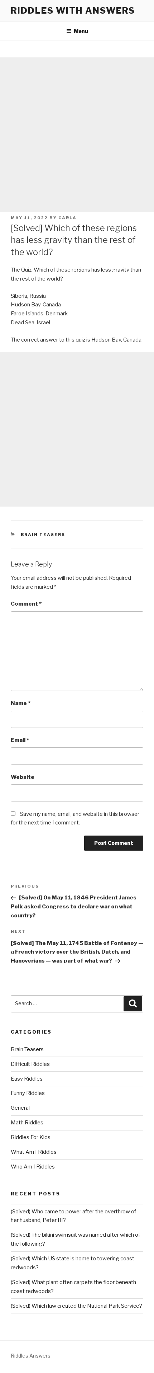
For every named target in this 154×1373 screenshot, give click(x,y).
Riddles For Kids (30, 1137)
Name (20, 703)
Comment (26, 604)
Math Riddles (27, 1122)
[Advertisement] (77, 134)
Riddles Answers (30, 1356)
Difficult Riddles (30, 1064)
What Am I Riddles (34, 1152)
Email (20, 740)
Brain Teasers (43, 534)
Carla (67, 217)
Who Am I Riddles (33, 1166)
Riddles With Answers (73, 10)
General (20, 1108)
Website (22, 777)
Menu (81, 31)
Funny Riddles (28, 1093)
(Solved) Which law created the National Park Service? (76, 1306)
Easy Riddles (27, 1079)
